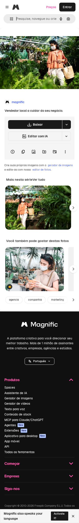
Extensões (15, 430)
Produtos (12, 379)
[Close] (73, 516)
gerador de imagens (60, 165)
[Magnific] (39, 325)
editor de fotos (41, 169)
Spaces (9, 387)
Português (39, 361)
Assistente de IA (15, 393)
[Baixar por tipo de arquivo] (66, 124)
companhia (35, 300)
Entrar (67, 7)
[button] (39, 361)
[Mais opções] (65, 151)
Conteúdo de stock (17, 414)
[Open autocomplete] (10, 18)
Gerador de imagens (18, 398)
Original (28, 38)
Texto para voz (14, 409)
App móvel (12, 441)
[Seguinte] (73, 208)
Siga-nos (12, 488)
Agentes (13, 425)
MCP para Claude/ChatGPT (23, 420)
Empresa (11, 476)
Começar (12, 463)
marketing (57, 300)
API (6, 447)
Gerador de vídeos (17, 404)
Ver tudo (38, 180)
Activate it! (59, 516)
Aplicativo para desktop (24, 436)
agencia (14, 300)
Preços (51, 7)
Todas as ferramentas (19, 452)
